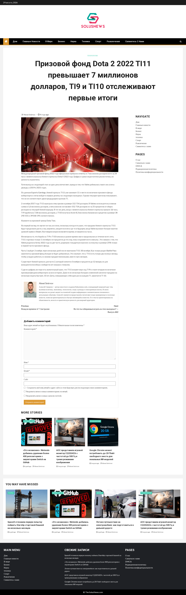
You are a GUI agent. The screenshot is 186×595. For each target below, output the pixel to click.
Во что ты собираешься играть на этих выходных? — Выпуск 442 (96, 309)
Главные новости (31, 41)
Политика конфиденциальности (149, 172)
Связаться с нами (143, 163)
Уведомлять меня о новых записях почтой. (44, 396)
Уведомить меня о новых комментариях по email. (47, 391)
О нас (138, 160)
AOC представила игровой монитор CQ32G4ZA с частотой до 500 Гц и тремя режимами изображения (69, 456)
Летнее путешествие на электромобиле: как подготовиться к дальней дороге (115, 525)
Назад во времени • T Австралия (35, 307)
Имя (26, 362)
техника (86, 41)
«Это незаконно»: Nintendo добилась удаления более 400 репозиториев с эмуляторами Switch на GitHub (36, 456)
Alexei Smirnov (30, 115)
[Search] (180, 41)
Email (27, 371)
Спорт (98, 41)
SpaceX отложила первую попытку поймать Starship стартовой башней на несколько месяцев (26, 525)
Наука (73, 41)
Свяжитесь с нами (134, 41)
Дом (15, 41)
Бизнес (61, 41)
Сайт (26, 379)
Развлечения (113, 41)
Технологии (92, 56)
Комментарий (30, 329)
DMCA (139, 166)
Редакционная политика (146, 169)
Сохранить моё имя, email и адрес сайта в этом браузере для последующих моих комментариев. (67, 387)
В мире (49, 41)
